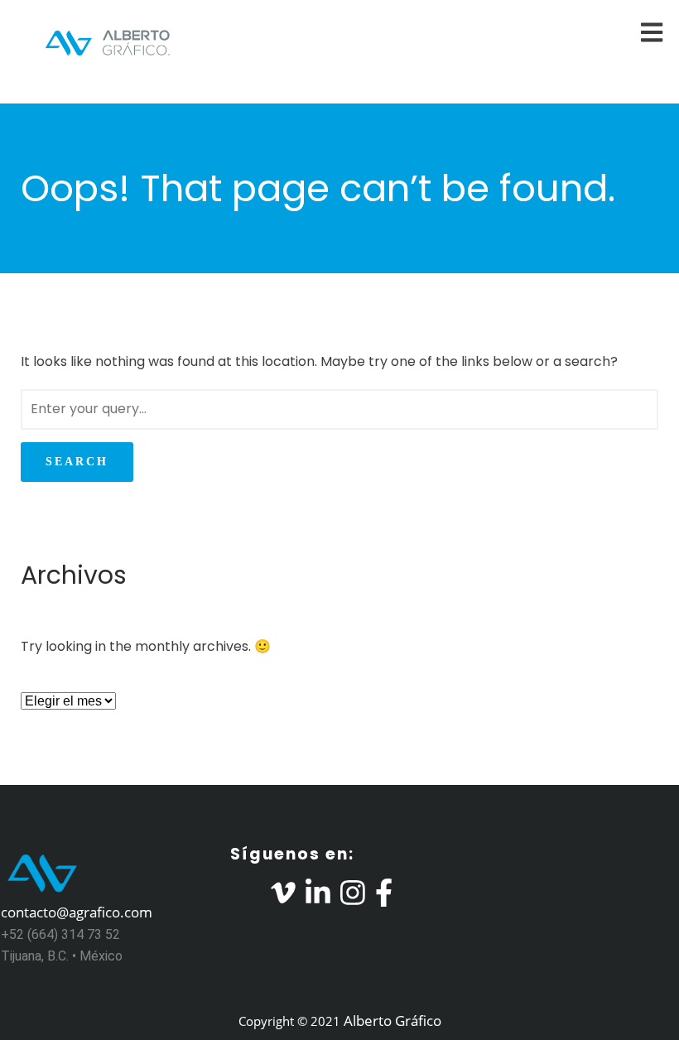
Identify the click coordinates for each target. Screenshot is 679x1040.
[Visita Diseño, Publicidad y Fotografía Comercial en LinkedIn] (318, 897)
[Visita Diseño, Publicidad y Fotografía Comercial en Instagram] (352, 897)
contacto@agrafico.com (76, 912)
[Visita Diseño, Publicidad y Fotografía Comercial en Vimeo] (283, 897)
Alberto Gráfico (392, 1020)
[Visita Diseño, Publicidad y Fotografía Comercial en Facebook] (383, 897)
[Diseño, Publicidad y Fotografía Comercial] (95, 42)
